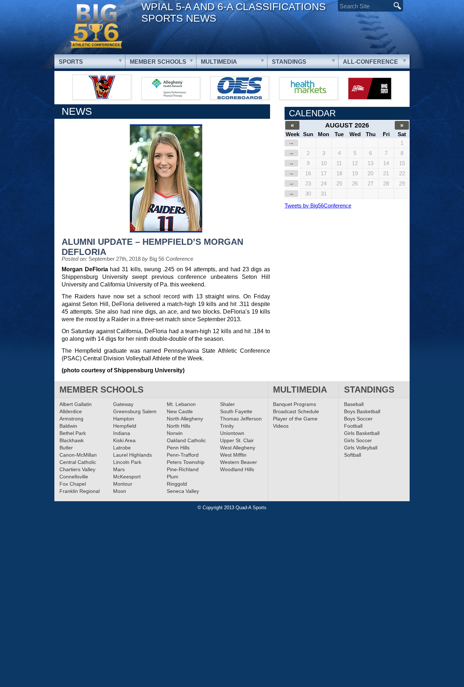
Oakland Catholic (186, 440)
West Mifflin (233, 455)
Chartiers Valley (77, 469)
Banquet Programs (294, 404)
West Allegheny (237, 448)
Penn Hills (178, 448)
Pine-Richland (183, 469)
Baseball (354, 404)
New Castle (180, 411)
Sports (71, 62)
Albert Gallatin (75, 404)
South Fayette (236, 411)
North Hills (178, 426)
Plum (172, 476)
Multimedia (219, 62)
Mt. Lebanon (181, 404)
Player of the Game (295, 419)
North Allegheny (185, 419)
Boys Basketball (362, 411)
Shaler (227, 404)
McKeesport (127, 476)
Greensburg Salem (135, 411)
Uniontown (232, 433)
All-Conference (370, 62)
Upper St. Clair (237, 440)
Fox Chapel (72, 484)
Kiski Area (124, 440)
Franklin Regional (79, 491)
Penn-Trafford (183, 455)
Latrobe (122, 448)
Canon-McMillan (78, 455)
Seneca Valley (183, 491)
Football (353, 426)
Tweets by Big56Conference (318, 205)
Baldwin (68, 426)
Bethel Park (72, 433)
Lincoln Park (127, 462)
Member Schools (158, 62)
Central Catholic (77, 462)
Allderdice (70, 411)
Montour (122, 484)
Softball (352, 455)
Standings (289, 62)
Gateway (123, 404)
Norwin (175, 433)
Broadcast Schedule (296, 411)
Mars (119, 469)
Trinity (227, 426)
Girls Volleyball (360, 448)
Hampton (123, 419)
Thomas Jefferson (241, 419)
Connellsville (73, 476)
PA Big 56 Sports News (96, 26)
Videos (281, 426)
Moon (119, 491)
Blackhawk (71, 440)
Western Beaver (238, 462)
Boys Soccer (358, 419)
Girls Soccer (358, 440)
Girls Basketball (362, 433)
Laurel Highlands (132, 455)
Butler (66, 448)
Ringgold (177, 484)
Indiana (121, 433)
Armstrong (71, 419)
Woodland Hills (237, 469)
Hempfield (124, 426)
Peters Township (185, 462)
